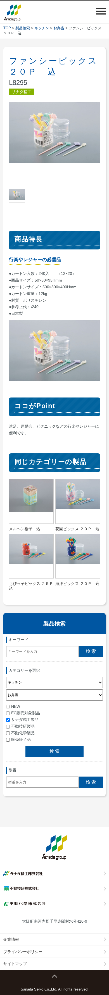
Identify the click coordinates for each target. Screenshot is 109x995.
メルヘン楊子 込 (24, 529)
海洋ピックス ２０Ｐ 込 (77, 583)
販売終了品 (21, 739)
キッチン (41, 28)
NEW (15, 706)
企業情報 (11, 939)
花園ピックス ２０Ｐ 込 (77, 529)
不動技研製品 (23, 726)
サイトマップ (15, 963)
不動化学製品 (23, 733)
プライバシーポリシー (22, 951)
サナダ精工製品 (25, 719)
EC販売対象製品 (25, 713)
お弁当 (58, 28)
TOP (7, 28)
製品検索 (22, 28)
